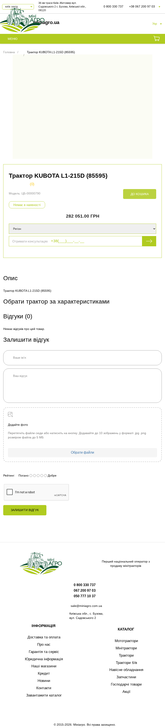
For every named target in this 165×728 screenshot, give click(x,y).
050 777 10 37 (85, 596)
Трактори (126, 655)
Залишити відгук (25, 510)
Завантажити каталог (44, 695)
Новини (44, 681)
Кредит (44, 673)
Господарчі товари (126, 684)
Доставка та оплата (44, 637)
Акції (126, 692)
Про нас (43, 644)
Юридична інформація (44, 659)
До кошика (140, 194)
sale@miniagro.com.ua (86, 606)
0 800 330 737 (113, 6)
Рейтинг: (9, 475)
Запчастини (126, 677)
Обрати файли (82, 452)
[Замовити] (157, 39)
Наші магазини (44, 666)
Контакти (43, 688)
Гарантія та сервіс (44, 652)
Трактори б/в (126, 663)
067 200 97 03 (85, 590)
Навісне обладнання (126, 670)
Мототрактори (126, 641)
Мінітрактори (126, 648)
